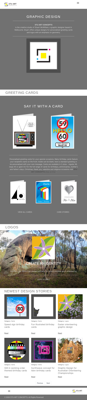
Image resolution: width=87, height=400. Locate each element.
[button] (78, 3)
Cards (13, 321)
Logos (67, 321)
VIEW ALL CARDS (25, 212)
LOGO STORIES (43, 279)
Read (6, 333)
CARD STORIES (63, 212)
